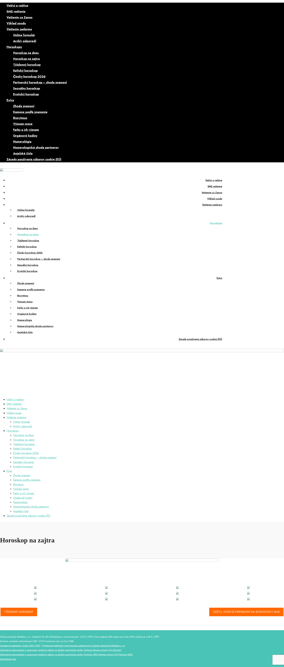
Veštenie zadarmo (19, 29)
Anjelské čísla (23, 153)
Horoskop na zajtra (26, 59)
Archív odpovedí (24, 41)
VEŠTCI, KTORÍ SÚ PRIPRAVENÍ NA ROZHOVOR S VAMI (246, 612)
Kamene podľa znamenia (30, 112)
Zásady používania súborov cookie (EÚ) (34, 159)
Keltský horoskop (25, 71)
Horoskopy (14, 47)
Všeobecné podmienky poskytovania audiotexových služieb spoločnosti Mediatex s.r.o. (83, 645)
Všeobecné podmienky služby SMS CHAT (20, 645)
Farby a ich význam (26, 130)
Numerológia (22, 142)
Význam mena (22, 124)
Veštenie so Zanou (19, 17)
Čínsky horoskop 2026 (29, 76)
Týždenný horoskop (27, 65)
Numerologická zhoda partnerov (36, 147)
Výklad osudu (16, 23)
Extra (10, 100)
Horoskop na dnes (26, 53)
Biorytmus (20, 118)
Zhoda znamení (23, 106)
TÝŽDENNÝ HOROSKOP (18, 612)
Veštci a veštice (17, 5)
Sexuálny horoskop (26, 88)
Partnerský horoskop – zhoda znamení (40, 82)
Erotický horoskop (26, 94)
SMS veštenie (16, 11)
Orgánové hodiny (25, 136)
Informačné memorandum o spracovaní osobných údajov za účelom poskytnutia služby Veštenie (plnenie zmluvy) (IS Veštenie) (60, 650)
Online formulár (24, 35)
